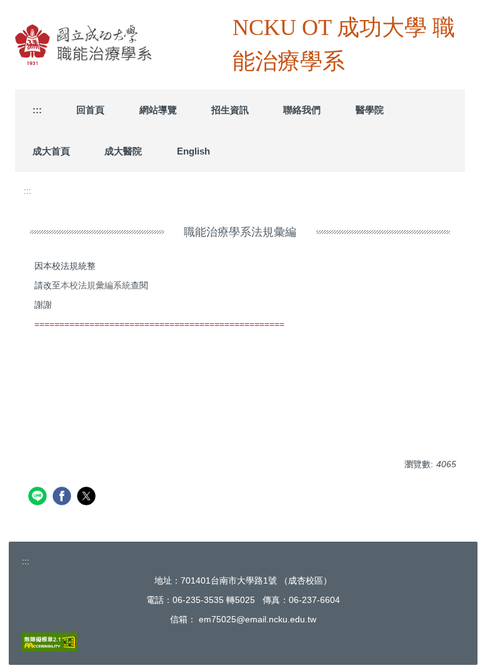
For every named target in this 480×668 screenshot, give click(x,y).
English (193, 151)
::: (37, 109)
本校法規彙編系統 (96, 285)
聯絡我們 (302, 109)
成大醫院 (123, 151)
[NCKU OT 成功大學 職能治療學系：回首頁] (123, 44)
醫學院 (370, 109)
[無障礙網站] (49, 642)
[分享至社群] (39, 498)
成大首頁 (51, 151)
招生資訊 (230, 109)
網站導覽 (158, 109)
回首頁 (90, 109)
